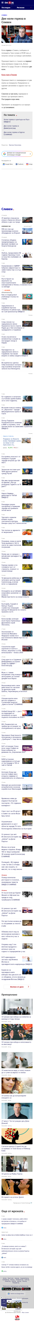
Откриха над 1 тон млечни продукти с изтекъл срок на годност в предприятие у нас (13, 948)
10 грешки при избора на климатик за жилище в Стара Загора (16, 1018)
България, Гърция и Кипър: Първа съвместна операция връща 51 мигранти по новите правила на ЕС (14, 608)
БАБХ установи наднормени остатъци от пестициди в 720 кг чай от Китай (11, 762)
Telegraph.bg (15, 1282)
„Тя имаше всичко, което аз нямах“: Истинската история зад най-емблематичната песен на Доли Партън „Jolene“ (15, 1249)
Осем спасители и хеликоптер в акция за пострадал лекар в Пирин (11, 340)
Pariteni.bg (7, 1281)
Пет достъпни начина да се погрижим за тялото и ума (11, 923)
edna (4, 1239)
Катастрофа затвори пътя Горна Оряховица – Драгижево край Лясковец (11, 622)
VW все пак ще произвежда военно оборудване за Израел (11, 231)
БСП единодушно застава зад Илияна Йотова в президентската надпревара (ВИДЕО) (17, 960)
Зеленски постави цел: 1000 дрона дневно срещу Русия (11, 471)
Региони (20, 7)
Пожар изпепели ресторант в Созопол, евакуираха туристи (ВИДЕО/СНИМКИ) (10, 881)
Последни (6, 7)
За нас (6, 1298)
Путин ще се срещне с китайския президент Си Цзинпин (12, 556)
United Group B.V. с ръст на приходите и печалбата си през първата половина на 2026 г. (13, 714)
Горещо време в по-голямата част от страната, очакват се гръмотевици (10, 568)
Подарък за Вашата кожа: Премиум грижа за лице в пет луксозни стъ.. (12, 443)
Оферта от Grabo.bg (6, 436)
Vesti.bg (19, 1281)
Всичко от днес (17, 987)
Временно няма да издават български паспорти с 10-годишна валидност (11, 802)
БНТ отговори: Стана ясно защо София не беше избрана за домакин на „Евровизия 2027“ (14, 749)
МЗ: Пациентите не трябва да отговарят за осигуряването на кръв (11, 726)
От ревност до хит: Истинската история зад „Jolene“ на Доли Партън (11, 837)
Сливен (7, 209)
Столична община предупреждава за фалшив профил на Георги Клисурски (10, 243)
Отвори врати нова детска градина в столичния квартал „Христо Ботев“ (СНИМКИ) (12, 701)
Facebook (20, 164)
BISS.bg (12, 1279)
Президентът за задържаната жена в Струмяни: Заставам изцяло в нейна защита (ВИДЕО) (15, 353)
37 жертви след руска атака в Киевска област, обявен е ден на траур (11, 220)
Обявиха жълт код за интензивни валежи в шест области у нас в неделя (11, 935)
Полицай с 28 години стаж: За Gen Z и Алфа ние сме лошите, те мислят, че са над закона (12, 865)
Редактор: (5, 145)
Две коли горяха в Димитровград (11, 127)
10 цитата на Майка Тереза (12, 1174)
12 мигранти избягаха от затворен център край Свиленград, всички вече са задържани (11, 581)
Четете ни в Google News (17, 1293)
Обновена (4, 875)
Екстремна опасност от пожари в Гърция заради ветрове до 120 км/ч (11, 459)
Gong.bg (17, 1278)
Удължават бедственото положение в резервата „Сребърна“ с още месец (12, 737)
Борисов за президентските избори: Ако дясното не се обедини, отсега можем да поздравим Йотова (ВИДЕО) (13, 974)
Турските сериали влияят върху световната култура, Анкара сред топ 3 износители (14, 520)
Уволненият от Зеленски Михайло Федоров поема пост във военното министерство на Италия (14, 636)
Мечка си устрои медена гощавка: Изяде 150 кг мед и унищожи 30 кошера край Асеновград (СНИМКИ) (13, 852)
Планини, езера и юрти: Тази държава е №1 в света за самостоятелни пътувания (11, 544)
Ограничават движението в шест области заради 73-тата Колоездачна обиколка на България (17, 825)
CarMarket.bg (5, 1279)
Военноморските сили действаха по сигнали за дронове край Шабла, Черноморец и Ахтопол (14, 688)
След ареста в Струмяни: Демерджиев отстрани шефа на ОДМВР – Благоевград (11, 662)
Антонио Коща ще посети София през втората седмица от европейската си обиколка (13, 775)
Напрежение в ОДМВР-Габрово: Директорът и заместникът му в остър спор (11, 269)
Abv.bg (4, 1278)
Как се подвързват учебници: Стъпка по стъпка (10, 297)
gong (4, 1271)
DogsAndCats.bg (24, 1278)
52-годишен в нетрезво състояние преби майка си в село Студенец (11, 399)
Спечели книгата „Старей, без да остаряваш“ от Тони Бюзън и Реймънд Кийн (16, 1148)
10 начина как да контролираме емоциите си (14, 1097)
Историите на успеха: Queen (13, 1197)
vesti (4, 1257)
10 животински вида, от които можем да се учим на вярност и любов (16, 1071)
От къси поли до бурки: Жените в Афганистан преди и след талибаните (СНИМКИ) (11, 896)
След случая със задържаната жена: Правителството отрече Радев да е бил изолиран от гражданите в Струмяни (13, 326)
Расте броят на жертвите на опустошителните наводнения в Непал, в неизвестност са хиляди (17, 283)
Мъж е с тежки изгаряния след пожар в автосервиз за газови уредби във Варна (12, 675)
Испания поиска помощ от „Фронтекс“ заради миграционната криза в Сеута (11, 411)
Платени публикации (22, 1298)
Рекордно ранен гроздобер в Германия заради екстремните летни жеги (11, 507)
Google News (9, 164)
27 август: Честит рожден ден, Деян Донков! (15, 1122)
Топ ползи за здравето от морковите (11, 531)
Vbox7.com (10, 1278)
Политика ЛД (24, 1302)
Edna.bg (14, 1281)
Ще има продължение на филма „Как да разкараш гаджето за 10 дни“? (11, 483)
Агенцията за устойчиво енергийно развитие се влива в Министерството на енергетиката (15, 594)
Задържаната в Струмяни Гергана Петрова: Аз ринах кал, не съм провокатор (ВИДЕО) (13, 309)
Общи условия (25, 1312)
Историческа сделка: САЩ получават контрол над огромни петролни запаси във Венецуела (12, 366)
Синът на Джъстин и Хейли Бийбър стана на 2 (17, 1235)
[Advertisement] (17, 186)
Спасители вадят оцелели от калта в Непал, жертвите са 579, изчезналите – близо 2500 (12, 650)
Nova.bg (24, 1281)
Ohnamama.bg (19, 1279)
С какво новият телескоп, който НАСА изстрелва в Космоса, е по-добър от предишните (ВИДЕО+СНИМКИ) (14, 1221)
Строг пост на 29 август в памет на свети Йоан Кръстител (11, 813)
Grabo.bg (27, 1279)
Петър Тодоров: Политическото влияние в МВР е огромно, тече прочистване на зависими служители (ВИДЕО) (17, 424)
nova (4, 1228)
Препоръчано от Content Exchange (21, 1203)
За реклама (13, 1298)
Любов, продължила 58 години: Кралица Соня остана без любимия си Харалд (11, 256)
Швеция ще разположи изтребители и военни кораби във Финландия (11, 787)
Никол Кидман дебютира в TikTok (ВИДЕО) (9, 495)
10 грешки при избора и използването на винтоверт (16, 1043)
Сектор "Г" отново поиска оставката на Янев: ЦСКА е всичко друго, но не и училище (17, 1266)
